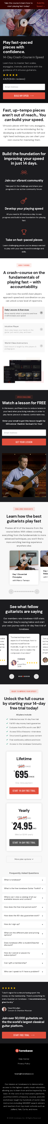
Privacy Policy (24, 1063)
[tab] (24, 313)
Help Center (24, 1059)
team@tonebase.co (24, 1073)
